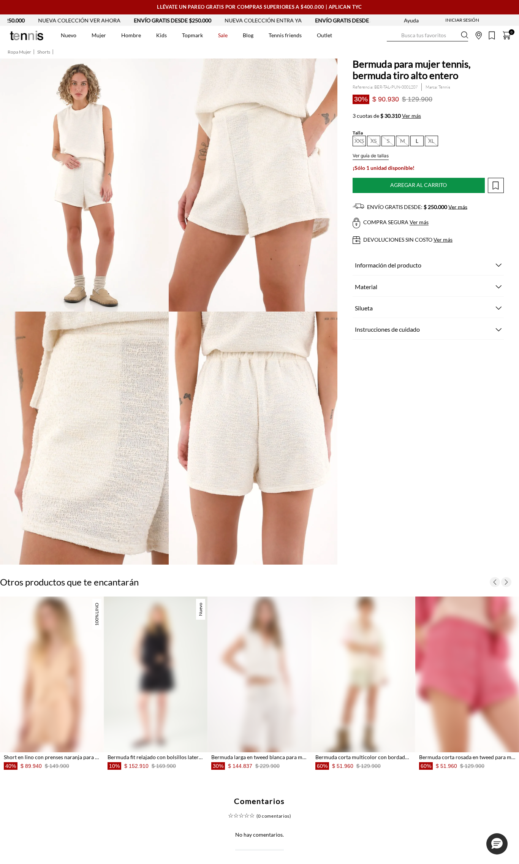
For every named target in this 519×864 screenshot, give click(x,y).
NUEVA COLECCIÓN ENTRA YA (190, 20)
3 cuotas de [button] (387, 116)
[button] (359, 141)
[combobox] (427, 35)
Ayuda (411, 20)
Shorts (43, 52)
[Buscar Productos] (392, 35)
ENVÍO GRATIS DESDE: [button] (416, 207)
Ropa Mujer (19, 52)
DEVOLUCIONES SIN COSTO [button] (407, 239)
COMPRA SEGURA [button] (395, 222)
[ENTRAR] (447, 20)
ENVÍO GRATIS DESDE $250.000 (99, 20)
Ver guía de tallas (371, 155)
